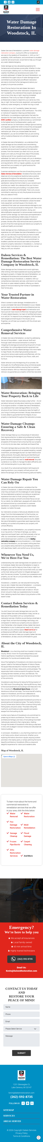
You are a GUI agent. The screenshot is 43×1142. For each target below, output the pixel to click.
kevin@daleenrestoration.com (21, 1093)
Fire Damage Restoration (15, 825)
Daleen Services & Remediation (11, 174)
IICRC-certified (6, 120)
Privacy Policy (22, 1133)
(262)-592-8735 (25, 959)
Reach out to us (29, 630)
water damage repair (19, 309)
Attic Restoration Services (15, 853)
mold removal (29, 459)
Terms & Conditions (21, 1136)
